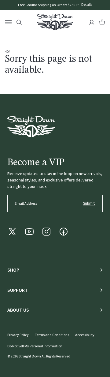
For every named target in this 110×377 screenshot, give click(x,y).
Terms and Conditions (52, 335)
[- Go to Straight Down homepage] (31, 126)
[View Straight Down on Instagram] (46, 231)
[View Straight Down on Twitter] (12, 231)
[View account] (92, 22)
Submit (89, 203)
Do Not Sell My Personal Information (34, 346)
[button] (102, 22)
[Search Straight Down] (19, 22)
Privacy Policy (18, 335)
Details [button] (86, 5)
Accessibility (84, 335)
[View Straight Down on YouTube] (29, 231)
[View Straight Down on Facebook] (63, 231)
